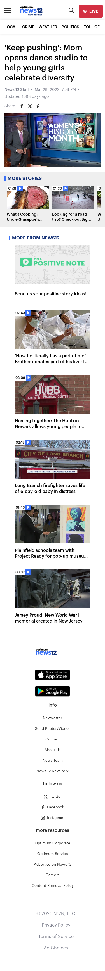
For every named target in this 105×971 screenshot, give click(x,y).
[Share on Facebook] (22, 106)
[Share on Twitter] (29, 106)
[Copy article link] (37, 106)
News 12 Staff (16, 90)
